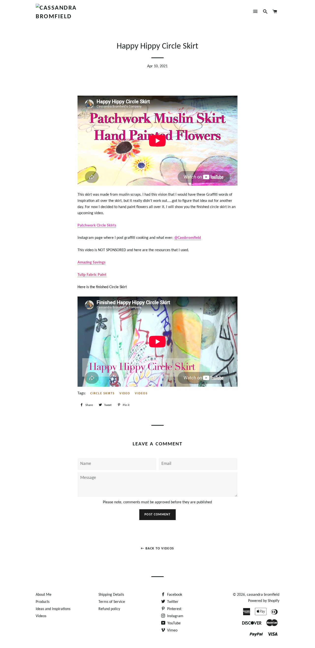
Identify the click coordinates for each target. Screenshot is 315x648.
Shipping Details (111, 595)
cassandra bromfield (263, 595)
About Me (43, 595)
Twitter (172, 602)
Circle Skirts (102, 393)
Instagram (174, 616)
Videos (141, 393)
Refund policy (109, 609)
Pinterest (173, 609)
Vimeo (171, 630)
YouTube (173, 623)
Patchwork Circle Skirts (97, 226)
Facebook (174, 595)
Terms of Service (111, 602)
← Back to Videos (157, 548)
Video (124, 393)
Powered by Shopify (263, 601)
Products (42, 602)
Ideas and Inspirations (53, 609)
